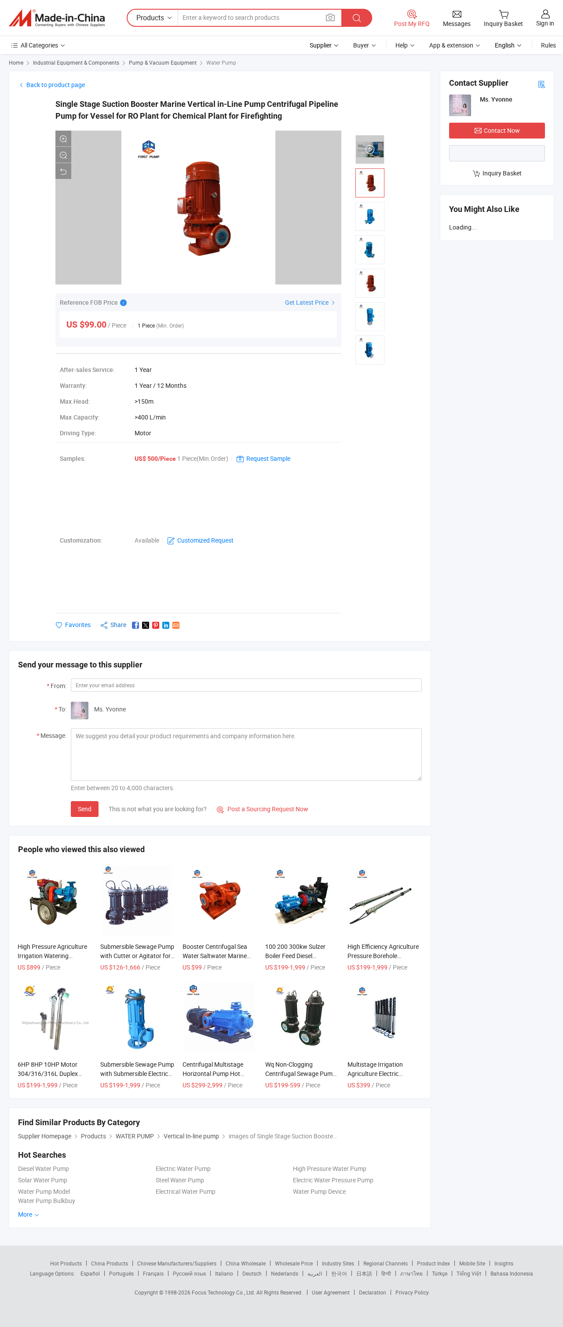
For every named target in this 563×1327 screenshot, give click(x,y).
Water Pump (221, 62)
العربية (314, 1273)
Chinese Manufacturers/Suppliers (176, 1263)
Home (16, 62)
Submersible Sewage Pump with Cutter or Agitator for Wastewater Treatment (137, 955)
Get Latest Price (307, 302)
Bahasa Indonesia (511, 1273)
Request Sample (268, 458)
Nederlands (284, 1273)
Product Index (433, 1263)
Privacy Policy (412, 1292)
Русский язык (189, 1273)
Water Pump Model (44, 1191)
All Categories (39, 45)
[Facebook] (135, 625)
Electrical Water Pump (186, 1191)
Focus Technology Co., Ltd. (224, 1292)
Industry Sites (338, 1263)
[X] (145, 625)
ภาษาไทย (411, 1273)
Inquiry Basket (502, 173)
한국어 (339, 1273)
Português (121, 1273)
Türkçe (439, 1273)
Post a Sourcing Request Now (262, 809)
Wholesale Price (294, 1263)
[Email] (175, 625)
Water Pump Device (319, 1191)
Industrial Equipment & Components (76, 62)
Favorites (78, 624)
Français (153, 1273)
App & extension (451, 45)
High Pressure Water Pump (329, 1168)
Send (84, 809)
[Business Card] (541, 84)
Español (90, 1273)
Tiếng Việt (469, 1273)
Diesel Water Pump (43, 1168)
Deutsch (252, 1273)
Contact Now (502, 130)
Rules (548, 45)
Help (401, 45)
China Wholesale (246, 1263)
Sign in (545, 23)
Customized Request (205, 540)
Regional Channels (385, 1263)
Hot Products (66, 1263)
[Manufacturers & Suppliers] (57, 18)
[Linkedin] (165, 625)
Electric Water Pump (183, 1168)
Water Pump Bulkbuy (46, 1200)
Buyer (361, 45)
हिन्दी (386, 1273)
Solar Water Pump (42, 1180)
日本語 (364, 1273)
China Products (109, 1263)
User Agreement (331, 1292)
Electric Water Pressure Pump (333, 1180)
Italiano (224, 1273)
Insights (503, 1263)
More (25, 1214)
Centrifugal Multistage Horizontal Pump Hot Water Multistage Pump (215, 1073)
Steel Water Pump (180, 1180)
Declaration (372, 1292)
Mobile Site (472, 1263)
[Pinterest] (155, 625)
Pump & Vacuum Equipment (163, 62)
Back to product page (55, 84)
